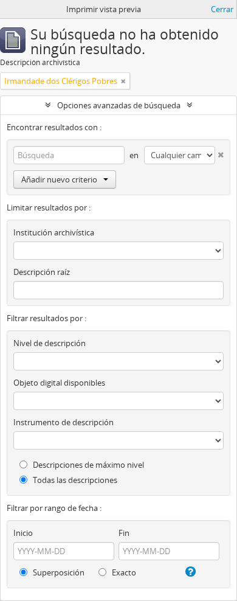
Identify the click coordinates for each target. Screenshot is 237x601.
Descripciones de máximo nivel (87, 464)
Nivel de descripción (49, 343)
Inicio (23, 532)
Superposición (57, 572)
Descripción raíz (41, 271)
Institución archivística (53, 232)
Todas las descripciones (74, 479)
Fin (123, 532)
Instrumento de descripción (63, 422)
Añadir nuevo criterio (59, 179)
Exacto (123, 572)
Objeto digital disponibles (59, 382)
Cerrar (222, 9)
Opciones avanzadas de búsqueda (118, 105)
